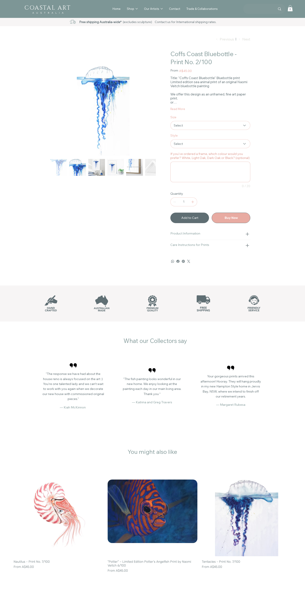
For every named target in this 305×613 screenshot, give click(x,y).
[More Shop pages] (137, 9)
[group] (152, 519)
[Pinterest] (183, 261)
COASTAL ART (47, 8)
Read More (177, 109)
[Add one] (192, 201)
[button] (290, 8)
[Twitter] (188, 261)
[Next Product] (298, 511)
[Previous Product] (7, 511)
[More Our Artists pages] (162, 9)
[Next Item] (149, 102)
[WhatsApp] (172, 261)
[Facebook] (178, 261)
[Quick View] (58, 511)
